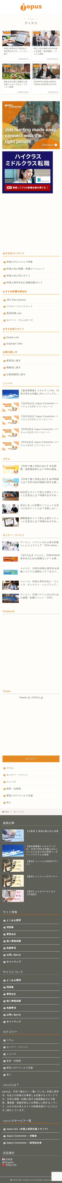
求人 (8, 802)
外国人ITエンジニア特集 (19, 261)
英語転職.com (14, 313)
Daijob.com (12, 337)
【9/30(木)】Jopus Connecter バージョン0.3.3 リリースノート (39, 431)
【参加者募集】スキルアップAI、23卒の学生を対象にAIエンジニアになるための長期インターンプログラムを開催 (39, 392)
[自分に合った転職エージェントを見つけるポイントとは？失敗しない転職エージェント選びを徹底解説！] (10, 509)
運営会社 (11, 934)
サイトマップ (13, 961)
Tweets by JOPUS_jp (31, 697)
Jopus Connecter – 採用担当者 (24, 1142)
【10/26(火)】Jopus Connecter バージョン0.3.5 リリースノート (39, 405)
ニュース (11, 781)
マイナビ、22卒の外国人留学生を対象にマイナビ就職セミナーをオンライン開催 (39, 570)
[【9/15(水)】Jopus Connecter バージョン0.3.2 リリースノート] (10, 445)
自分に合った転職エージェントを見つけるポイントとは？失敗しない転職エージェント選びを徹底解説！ (39, 507)
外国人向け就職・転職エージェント (25, 268)
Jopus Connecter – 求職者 (21, 1136)
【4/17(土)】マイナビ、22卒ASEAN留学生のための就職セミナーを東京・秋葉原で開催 (40, 557)
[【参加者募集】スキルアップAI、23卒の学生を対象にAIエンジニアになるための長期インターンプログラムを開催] (10, 394)
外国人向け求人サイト (18, 275)
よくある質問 (13, 920)
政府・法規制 (13, 788)
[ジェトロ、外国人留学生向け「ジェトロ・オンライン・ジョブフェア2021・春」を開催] (10, 585)
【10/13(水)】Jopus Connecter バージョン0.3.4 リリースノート (39, 418)
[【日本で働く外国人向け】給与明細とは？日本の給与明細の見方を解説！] (10, 482)
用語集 (10, 927)
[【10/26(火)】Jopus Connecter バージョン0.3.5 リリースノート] (10, 407)
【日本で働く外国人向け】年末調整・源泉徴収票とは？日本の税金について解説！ (39, 468)
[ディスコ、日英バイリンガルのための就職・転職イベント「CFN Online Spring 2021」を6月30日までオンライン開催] (10, 598)
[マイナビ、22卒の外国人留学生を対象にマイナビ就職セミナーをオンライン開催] (10, 572)
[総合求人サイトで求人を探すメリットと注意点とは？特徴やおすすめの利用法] (10, 496)
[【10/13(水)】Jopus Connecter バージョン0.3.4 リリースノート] (10, 420)
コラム (10, 768)
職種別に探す (13, 367)
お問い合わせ (13, 954)
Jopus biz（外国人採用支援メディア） (27, 1129)
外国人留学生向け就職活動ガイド (24, 282)
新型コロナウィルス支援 (19, 795)
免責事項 (11, 948)
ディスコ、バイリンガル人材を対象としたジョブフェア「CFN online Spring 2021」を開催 (39, 544)
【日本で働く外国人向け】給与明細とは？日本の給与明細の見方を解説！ (39, 481)
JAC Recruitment (16, 299)
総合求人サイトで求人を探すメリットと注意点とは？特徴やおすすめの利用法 (39, 494)
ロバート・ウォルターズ (19, 320)
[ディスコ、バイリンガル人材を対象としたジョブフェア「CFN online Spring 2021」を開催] (10, 546)
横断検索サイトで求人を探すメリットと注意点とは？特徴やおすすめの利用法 (39, 520)
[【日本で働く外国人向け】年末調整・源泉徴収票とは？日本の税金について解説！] (10, 469)
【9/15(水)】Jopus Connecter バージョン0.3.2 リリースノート (39, 443)
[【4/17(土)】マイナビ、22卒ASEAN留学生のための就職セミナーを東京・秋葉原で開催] (10, 559)
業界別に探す (13, 360)
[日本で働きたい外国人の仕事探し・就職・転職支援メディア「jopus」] (30, 9)
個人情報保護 (13, 941)
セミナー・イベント (17, 774)
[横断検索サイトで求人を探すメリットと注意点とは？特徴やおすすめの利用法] (10, 522)
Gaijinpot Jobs (14, 343)
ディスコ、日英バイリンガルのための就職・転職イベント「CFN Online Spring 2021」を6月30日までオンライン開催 (39, 596)
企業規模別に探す (16, 374)
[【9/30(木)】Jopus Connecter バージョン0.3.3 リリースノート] (10, 432)
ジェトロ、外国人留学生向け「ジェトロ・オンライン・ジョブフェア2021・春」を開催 (39, 583)
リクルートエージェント (19, 306)
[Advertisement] (27, 225)
